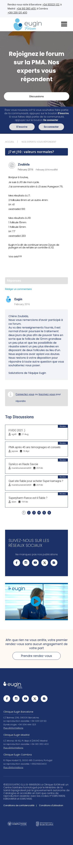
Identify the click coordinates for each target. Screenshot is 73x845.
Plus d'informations (13, 727)
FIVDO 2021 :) (17, 430)
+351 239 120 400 (17, 12)
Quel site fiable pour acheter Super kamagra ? (36, 481)
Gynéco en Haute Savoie (23, 464)
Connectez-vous (25, 394)
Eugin (18, 299)
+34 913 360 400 (26, 8)
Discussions (36, 96)
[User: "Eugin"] (8, 299)
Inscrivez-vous (47, 394)
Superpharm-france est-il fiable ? (28, 498)
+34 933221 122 (50, 4)
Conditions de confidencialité (18, 805)
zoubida (24, 164)
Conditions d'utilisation (51, 805)
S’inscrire (21, 126)
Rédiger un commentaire (18, 289)
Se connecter (51, 126)
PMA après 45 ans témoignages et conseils (34, 447)
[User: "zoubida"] (11, 165)
